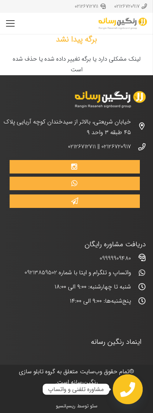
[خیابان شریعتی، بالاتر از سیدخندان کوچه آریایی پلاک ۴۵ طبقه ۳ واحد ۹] (138, 127)
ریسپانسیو (65, 406)
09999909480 (115, 258)
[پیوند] (123, 23)
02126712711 (82, 147)
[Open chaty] (128, 389)
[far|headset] (138, 258)
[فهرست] (10, 23)
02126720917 (116, 147)
